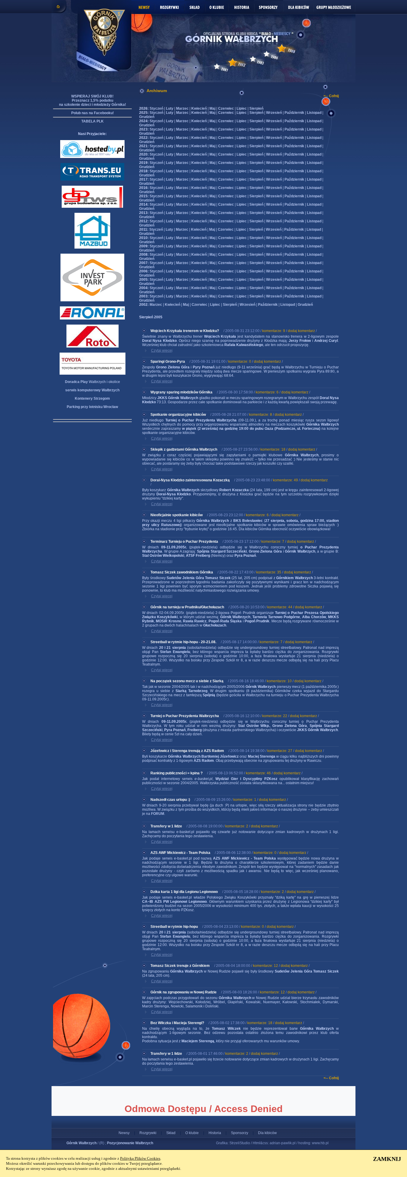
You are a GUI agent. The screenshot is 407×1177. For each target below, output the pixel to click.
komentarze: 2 (236, 826)
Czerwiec (226, 108)
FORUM (157, 814)
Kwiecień (199, 108)
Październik (294, 113)
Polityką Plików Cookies (140, 1158)
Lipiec (242, 108)
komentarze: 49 (285, 480)
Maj (212, 108)
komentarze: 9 (273, 331)
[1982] (232, 62)
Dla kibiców (267, 1133)
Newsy (124, 1133)
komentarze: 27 (279, 751)
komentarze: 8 (260, 415)
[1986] (267, 54)
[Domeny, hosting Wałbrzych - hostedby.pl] (92, 157)
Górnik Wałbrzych (81, 1143)
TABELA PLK (92, 121)
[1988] (281, 48)
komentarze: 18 (272, 449)
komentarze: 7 (272, 541)
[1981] (217, 66)
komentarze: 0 (239, 361)
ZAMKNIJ (387, 1159)
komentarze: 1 (244, 800)
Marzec (182, 108)
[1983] (253, 59)
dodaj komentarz (301, 331)
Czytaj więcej (162, 350)
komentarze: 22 (274, 716)
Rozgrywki (147, 1133)
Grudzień (146, 117)
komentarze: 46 (258, 773)
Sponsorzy (239, 1133)
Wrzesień (274, 113)
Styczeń (156, 108)
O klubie (192, 1133)
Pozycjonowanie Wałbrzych (130, 1143)
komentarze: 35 (268, 572)
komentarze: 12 (265, 966)
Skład (170, 1133)
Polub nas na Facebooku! (92, 113)
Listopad (314, 113)
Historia (215, 1133)
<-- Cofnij (331, 96)
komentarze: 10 (279, 681)
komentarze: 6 (267, 392)
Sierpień (256, 108)
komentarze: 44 (279, 607)
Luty (169, 108)
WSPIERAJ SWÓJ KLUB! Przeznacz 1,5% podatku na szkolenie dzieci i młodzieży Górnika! (92, 100)
